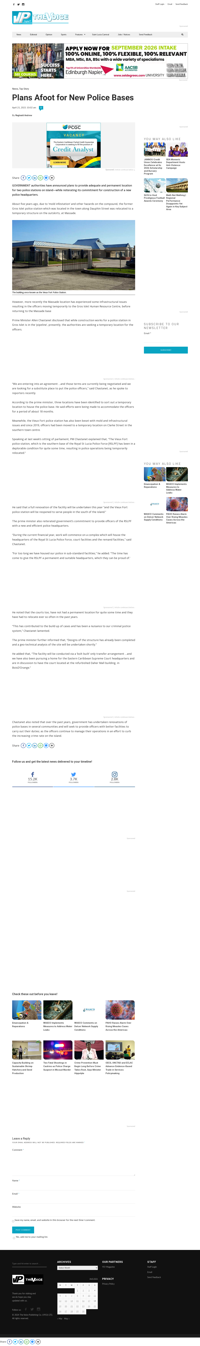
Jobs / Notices (124, 34)
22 (77, 1306)
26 (60, 1312)
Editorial (33, 34)
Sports (63, 34)
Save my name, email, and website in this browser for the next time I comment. (55, 1220)
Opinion (49, 34)
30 (83, 1312)
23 (83, 1306)
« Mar (59, 1319)
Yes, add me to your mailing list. (32, 1237)
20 (66, 1306)
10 (89, 1296)
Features (79, 34)
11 (95, 1296)
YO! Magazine (108, 1267)
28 (72, 1312)
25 (95, 1306)
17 (89, 1301)
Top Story (24, 88)
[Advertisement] (135, 17)
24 (89, 1306)
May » (67, 1319)
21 (72, 1306)
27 (66, 1312)
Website (16, 1207)
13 (66, 1301)
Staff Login (159, 4)
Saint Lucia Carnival (100, 34)
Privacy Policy (108, 1284)
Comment (18, 1150)
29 (77, 1312)
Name (16, 1180)
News (19, 34)
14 (72, 1301)
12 (60, 1301)
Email (170, 4)
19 (60, 1306)
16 (83, 1301)
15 (77, 1301)
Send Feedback (182, 4)
